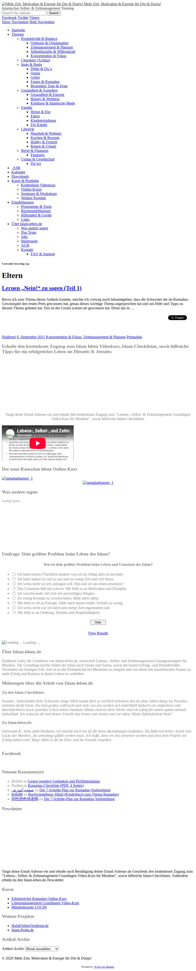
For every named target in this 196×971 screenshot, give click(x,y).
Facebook (9, 18)
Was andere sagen (34, 228)
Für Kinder (39, 125)
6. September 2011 (31, 337)
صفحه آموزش (22, 790)
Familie (26, 107)
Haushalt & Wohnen (46, 133)
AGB (25, 245)
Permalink (134, 337)
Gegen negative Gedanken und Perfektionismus (64, 781)
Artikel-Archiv (13, 949)
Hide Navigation (41, 22)
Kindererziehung (43, 120)
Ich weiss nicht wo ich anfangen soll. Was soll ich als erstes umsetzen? (70, 584)
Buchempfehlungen (36, 211)
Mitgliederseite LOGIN (29, 907)
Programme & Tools (36, 207)
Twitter (23, 18)
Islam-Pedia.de (22, 930)
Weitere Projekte (33, 198)
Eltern (35, 116)
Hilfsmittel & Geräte (36, 215)
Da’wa (36, 163)
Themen (17, 34)
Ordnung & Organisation (49, 43)
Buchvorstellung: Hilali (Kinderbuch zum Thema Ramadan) (73, 794)
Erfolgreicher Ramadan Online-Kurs (38, 899)
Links (25, 219)
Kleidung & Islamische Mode (53, 103)
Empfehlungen (22, 202)
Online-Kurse (31, 189)
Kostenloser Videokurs (38, 185)
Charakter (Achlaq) (35, 60)
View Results (98, 633)
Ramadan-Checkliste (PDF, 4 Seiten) (56, 785)
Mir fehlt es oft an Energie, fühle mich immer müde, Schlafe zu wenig (70, 603)
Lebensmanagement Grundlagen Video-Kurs (45, 903)
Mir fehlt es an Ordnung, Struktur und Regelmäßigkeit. (58, 612)
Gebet (35, 77)
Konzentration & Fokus (48, 56)
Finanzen (37, 155)
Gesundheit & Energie (47, 95)
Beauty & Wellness (45, 99)
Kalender (18, 172)
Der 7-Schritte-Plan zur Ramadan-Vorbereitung (74, 790)
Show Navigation (15, 22)
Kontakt (27, 250)
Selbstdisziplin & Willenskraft (53, 52)
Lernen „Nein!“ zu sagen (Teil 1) (42, 288)
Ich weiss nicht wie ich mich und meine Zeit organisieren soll (63, 608)
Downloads (20, 176)
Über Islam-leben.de (26, 224)
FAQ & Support (43, 254)
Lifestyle (27, 129)
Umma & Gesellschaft (37, 159)
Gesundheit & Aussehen (39, 90)
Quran (35, 73)
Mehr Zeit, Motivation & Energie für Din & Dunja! (122, 4)
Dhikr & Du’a (41, 69)
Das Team (28, 232)
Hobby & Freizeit (44, 142)
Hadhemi (9, 337)
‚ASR (15, 168)
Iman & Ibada (31, 64)
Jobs (24, 237)
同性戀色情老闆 (24, 799)
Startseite (18, 30)
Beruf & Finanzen (34, 151)
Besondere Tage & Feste (49, 86)
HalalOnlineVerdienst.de (30, 926)
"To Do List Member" (103, 966)
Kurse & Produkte (25, 181)
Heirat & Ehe (41, 112)
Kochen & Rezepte (45, 138)
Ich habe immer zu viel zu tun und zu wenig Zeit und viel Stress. (65, 579)
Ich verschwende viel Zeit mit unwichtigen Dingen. (56, 593)
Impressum (29, 241)
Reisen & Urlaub (43, 146)
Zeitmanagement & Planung (52, 47)
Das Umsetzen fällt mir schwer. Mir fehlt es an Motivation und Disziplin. (72, 589)
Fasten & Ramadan (45, 82)
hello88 (17, 794)
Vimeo (34, 18)
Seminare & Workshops (39, 194)
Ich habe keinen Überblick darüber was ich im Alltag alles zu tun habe (70, 574)
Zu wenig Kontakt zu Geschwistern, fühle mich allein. (58, 598)
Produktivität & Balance (39, 39)
